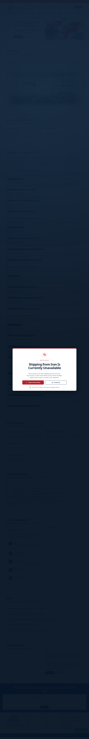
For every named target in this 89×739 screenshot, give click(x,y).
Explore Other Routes (34, 382)
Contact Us (57, 382)
